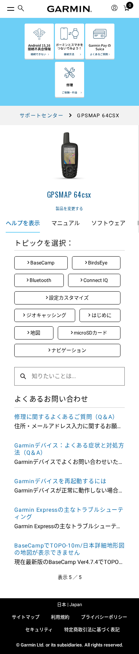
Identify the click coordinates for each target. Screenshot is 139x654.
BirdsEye (97, 263)
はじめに (101, 315)
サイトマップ (26, 617)
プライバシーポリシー (104, 617)
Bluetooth (40, 280)
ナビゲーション (68, 350)
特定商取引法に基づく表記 (92, 629)
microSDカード (90, 333)
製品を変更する (69, 209)
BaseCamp (42, 263)
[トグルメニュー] (4, 7)
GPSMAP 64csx (69, 194)
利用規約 (60, 617)
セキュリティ (39, 629)
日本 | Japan (69, 604)
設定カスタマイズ (68, 298)
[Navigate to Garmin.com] (69, 9)
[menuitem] (21, 9)
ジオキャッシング (45, 315)
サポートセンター (41, 115)
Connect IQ (95, 280)
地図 (34, 333)
